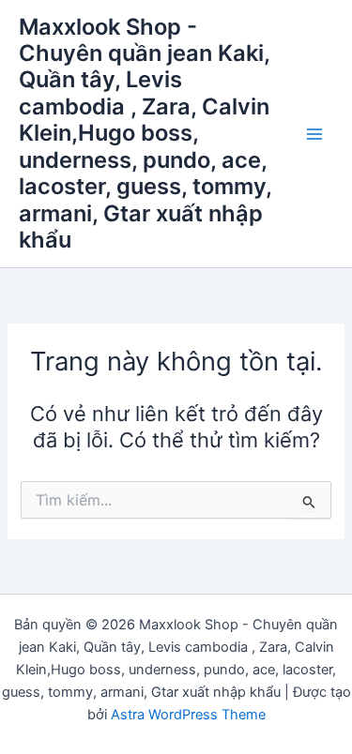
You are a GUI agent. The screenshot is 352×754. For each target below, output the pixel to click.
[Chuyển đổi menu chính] (314, 133)
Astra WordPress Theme (188, 714)
